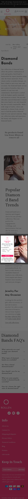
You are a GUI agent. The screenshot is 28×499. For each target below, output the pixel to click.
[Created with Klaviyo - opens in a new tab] (14, 263)
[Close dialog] (26, 236)
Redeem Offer (7, 255)
